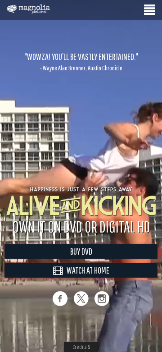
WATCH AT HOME (86, 270)
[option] (81, 62)
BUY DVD (81, 251)
